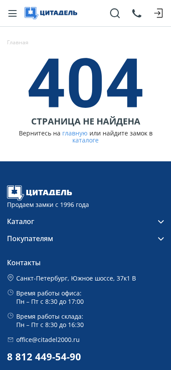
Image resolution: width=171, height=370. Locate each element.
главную (75, 133)
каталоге (85, 140)
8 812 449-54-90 (44, 356)
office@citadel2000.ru (48, 339)
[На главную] (51, 13)
